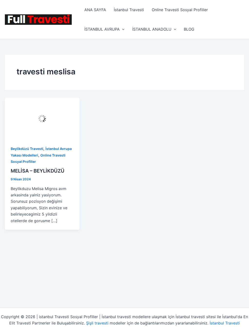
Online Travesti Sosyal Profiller (180, 9)
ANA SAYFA (95, 9)
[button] (122, 29)
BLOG (189, 29)
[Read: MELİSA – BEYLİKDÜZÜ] (42, 118)
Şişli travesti (97, 323)
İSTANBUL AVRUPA (102, 29)
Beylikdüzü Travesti (27, 149)
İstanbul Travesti (129, 9)
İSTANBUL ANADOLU (151, 29)
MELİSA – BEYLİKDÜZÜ (37, 171)
